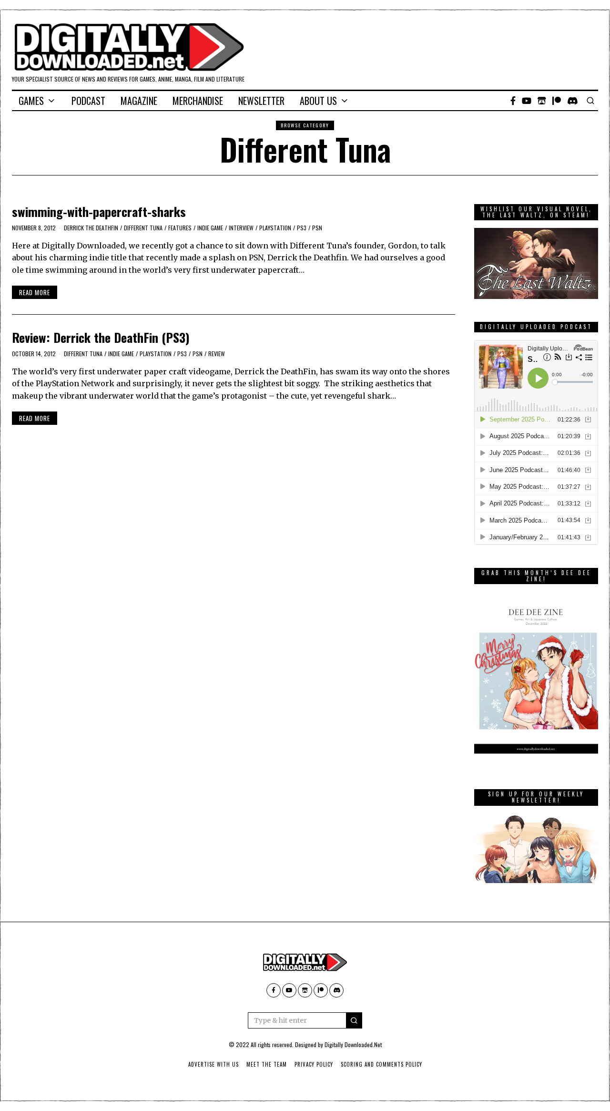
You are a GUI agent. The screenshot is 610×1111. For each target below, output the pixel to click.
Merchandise (198, 100)
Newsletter (261, 100)
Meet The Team (266, 1064)
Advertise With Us (213, 1064)
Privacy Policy (314, 1064)
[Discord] (572, 100)
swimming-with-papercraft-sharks (99, 211)
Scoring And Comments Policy (381, 1064)
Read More (34, 292)
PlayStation (275, 228)
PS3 (301, 228)
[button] (354, 1020)
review (216, 354)
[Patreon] (556, 100)
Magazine (139, 100)
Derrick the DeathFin (91, 228)
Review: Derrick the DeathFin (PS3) (101, 337)
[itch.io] (542, 100)
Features (180, 228)
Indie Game (210, 228)
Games (31, 100)
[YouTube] (526, 100)
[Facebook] (513, 100)
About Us (318, 100)
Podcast (88, 100)
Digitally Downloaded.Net (353, 1044)
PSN (317, 228)
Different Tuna (143, 228)
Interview (241, 228)
